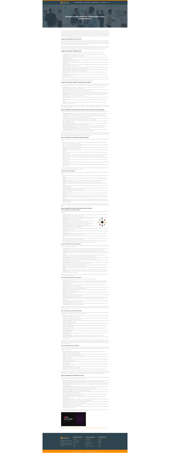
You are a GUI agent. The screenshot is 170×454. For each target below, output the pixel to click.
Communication (103, 2)
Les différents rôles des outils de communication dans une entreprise (96, 427)
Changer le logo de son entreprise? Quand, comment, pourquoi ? (71, 427)
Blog (108, 2)
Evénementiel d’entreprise (95, 2)
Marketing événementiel (79, 2)
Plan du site (85, 453)
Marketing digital (87, 2)
